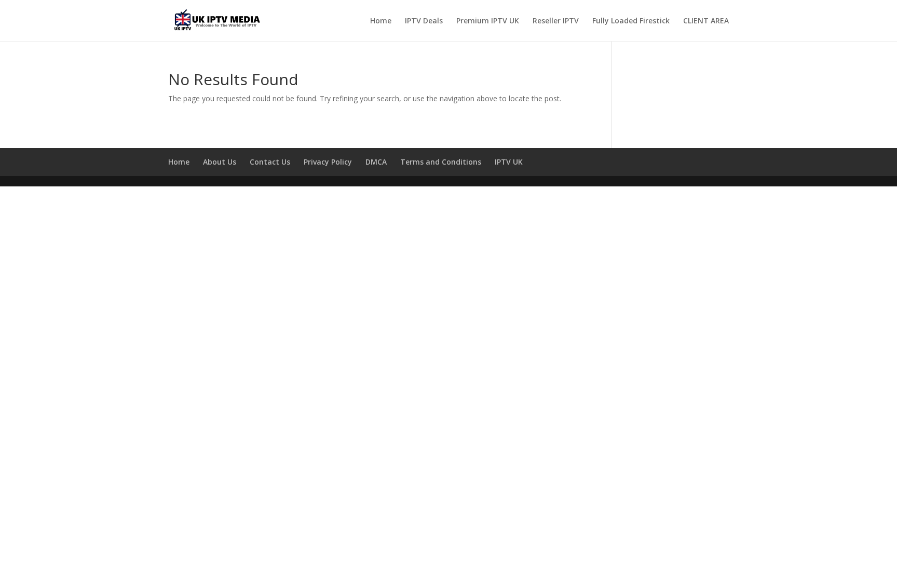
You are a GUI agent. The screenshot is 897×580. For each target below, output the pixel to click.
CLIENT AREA (706, 21)
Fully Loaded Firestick (631, 21)
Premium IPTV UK (487, 21)
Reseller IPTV (556, 21)
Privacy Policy (328, 162)
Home (380, 21)
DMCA (376, 162)
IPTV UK (509, 162)
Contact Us (270, 162)
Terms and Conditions (440, 162)
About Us (219, 162)
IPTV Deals (424, 21)
